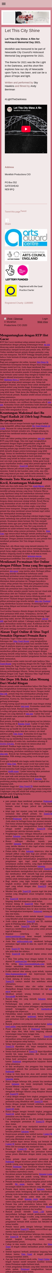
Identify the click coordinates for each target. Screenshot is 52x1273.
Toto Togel (18, 734)
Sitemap (18, 318)
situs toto (4, 754)
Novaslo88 (10, 996)
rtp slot (47, 344)
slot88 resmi (13, 771)
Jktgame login (31, 1199)
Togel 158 (38, 1211)
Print (9, 318)
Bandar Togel (24, 724)
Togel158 (23, 466)
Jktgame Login (45, 1174)
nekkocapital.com (24, 941)
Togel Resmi (5, 663)
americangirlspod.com (15, 936)
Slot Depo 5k (42, 362)
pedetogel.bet (21, 961)
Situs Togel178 (25, 786)
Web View (42, 322)
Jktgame (38, 779)
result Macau (38, 486)
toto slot (41, 438)
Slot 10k (3, 694)
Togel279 (48, 869)
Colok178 (47, 1134)
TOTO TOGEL (7, 744)
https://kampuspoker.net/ (16, 974)
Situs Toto (11, 764)
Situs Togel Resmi (21, 641)
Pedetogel (47, 801)
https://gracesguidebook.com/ (31, 964)
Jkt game (20, 1184)
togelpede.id (46, 1009)
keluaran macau (34, 556)
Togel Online (44, 1259)
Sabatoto (17, 836)
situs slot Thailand (42, 601)
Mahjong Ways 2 (11, 379)
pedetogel (32, 1016)
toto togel (25, 706)
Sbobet (49, 1206)
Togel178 (48, 814)
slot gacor (14, 571)
